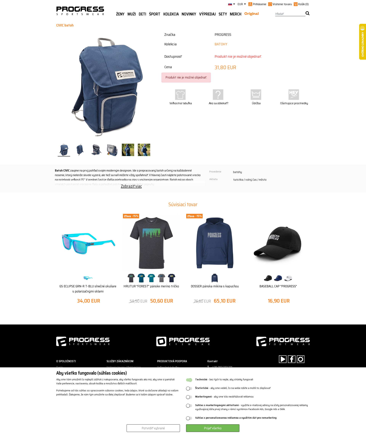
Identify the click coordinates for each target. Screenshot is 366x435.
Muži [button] (132, 14)
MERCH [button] (235, 14)
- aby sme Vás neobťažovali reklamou (224, 397)
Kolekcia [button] (171, 14)
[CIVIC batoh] (64, 150)
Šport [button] (154, 14)
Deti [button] (142, 14)
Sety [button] (223, 14)
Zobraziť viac (131, 186)
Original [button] (251, 14)
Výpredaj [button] (207, 14)
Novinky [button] (189, 14)
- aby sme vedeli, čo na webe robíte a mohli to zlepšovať (232, 388)
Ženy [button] (120, 14)
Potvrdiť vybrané (153, 428)
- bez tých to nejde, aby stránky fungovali (224, 379)
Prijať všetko (213, 428)
